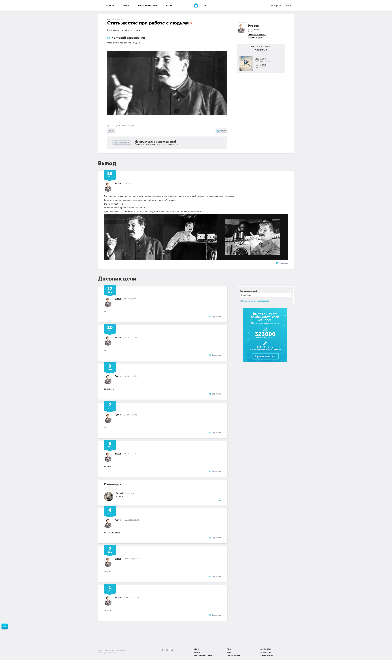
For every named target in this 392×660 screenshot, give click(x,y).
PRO (229, 649)
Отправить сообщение (257, 35)
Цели (126, 5)
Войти (288, 5)
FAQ (229, 653)
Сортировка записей (248, 291)
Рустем (254, 26)
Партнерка (265, 653)
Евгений (119, 493)
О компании (266, 656)
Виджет (222, 130)
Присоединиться (265, 356)
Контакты (265, 649)
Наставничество (147, 5)
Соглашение (233, 656)
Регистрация (276, 5)
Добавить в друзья (255, 37)
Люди (169, 5)
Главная (109, 5)
